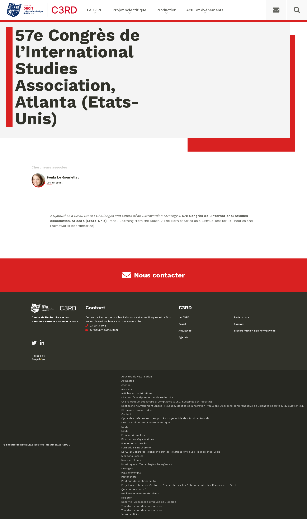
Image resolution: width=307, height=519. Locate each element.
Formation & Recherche (136, 447)
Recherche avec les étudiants (140, 493)
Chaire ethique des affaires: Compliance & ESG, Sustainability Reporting (166, 401)
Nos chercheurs (131, 460)
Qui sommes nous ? (133, 489)
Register (126, 497)
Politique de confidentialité (138, 481)
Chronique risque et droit (137, 410)
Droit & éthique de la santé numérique (145, 422)
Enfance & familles (133, 435)
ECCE (124, 426)
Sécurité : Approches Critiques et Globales (148, 501)
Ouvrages (127, 468)
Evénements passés (134, 443)
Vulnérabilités (130, 514)
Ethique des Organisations (137, 439)
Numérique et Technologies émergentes (146, 464)
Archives (126, 389)
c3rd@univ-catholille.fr (103, 329)
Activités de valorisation (136, 376)
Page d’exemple (131, 472)
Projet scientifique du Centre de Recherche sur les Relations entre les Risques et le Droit (178, 485)
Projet (182, 324)
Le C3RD (184, 317)
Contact (239, 324)
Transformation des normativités (254, 330)
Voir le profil (54, 182)
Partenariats (241, 317)
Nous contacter (159, 275)
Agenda (183, 337)
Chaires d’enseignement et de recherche (147, 397)
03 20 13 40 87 (98, 325)
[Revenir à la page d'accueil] (42, 17)
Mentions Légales (132, 455)
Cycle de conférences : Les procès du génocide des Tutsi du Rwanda (165, 418)
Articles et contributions (136, 393)
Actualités (185, 330)
